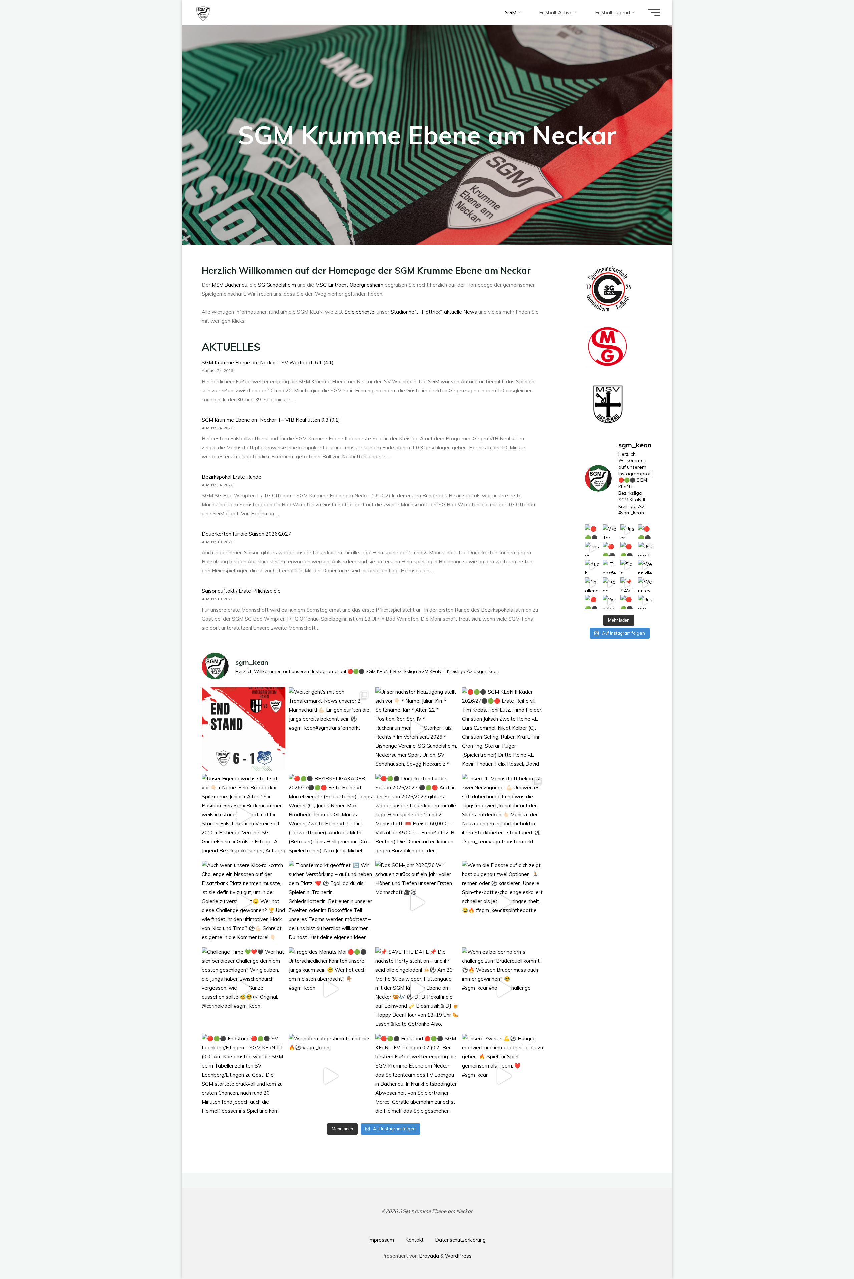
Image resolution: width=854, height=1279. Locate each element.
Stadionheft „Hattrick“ (416, 312)
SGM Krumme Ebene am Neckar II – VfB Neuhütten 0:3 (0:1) (271, 420)
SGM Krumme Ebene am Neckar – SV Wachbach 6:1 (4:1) (268, 363)
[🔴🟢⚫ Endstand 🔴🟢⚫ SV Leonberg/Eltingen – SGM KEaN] (243, 1076)
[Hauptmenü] (654, 12)
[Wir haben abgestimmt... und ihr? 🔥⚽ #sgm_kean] (330, 1076)
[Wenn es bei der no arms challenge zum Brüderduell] (503, 989)
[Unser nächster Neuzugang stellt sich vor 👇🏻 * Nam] (417, 729)
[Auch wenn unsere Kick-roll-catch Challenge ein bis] (243, 902)
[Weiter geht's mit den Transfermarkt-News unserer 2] (330, 729)
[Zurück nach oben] (828, 1253)
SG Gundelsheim (277, 285)
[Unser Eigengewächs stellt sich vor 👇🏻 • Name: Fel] (243, 816)
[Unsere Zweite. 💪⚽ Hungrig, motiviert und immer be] (503, 1076)
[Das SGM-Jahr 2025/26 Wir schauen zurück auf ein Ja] (417, 902)
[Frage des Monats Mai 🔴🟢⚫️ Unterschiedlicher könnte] (330, 989)
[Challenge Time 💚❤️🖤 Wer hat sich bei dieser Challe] (243, 989)
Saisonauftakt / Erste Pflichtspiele (241, 591)
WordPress (458, 1256)
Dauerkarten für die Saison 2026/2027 (246, 534)
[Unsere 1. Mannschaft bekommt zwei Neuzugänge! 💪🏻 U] (503, 816)
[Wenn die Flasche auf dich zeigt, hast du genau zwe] (503, 902)
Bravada (428, 1256)
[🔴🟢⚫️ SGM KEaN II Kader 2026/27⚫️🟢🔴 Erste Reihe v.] (503, 729)
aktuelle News (460, 312)
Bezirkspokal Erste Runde (231, 477)
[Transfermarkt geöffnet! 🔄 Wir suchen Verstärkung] (330, 902)
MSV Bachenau (229, 285)
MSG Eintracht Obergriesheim (349, 285)
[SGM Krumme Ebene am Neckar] (203, 12)
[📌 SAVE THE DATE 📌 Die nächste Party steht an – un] (417, 989)
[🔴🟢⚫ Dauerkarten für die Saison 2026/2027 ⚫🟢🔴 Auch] (417, 816)
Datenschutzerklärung (460, 1240)
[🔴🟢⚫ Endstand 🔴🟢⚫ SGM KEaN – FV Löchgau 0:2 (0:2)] (417, 1076)
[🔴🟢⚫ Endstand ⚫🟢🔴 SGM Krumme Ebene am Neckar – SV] (243, 729)
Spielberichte (359, 312)
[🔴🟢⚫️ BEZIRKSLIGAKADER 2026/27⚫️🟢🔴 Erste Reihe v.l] (330, 816)
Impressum (381, 1240)
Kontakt (414, 1240)
